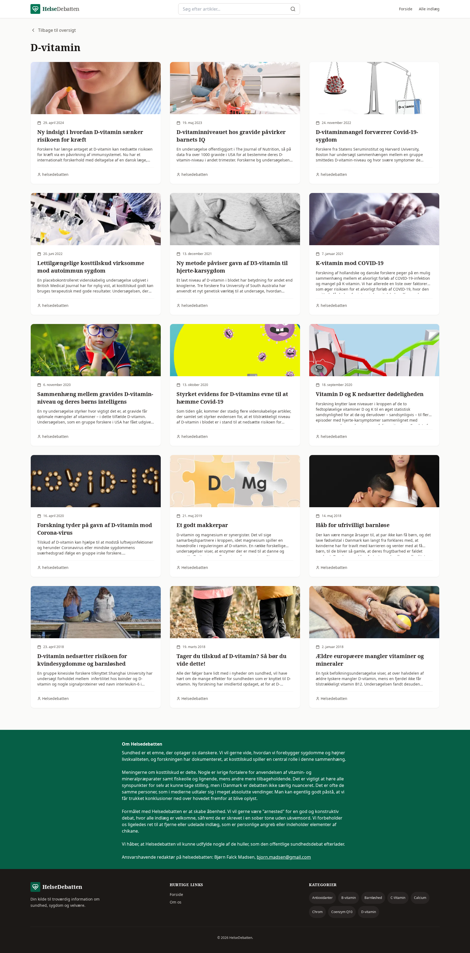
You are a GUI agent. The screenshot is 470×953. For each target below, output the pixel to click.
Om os (175, 902)
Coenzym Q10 (341, 912)
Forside (405, 8)
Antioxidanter (322, 897)
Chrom (317, 912)
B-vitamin (348, 897)
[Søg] (293, 9)
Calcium (420, 897)
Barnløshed (373, 897)
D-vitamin (368, 912)
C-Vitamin (398, 897)
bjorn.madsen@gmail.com (284, 857)
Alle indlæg (429, 8)
